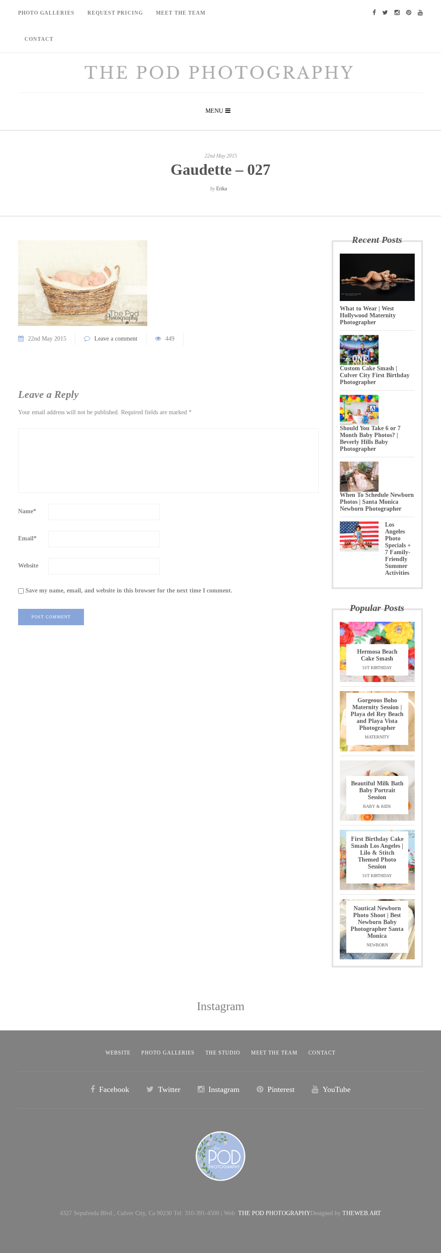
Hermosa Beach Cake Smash (377, 655)
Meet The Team (180, 13)
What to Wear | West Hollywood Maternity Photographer (368, 315)
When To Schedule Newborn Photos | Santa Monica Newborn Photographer (377, 502)
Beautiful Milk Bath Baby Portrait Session (377, 790)
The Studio (222, 1053)
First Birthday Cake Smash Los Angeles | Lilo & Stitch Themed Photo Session (377, 853)
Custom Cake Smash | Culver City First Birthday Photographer (375, 375)
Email (27, 538)
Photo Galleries (46, 13)
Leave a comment (115, 338)
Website (28, 565)
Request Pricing (115, 13)
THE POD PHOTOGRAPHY (274, 1213)
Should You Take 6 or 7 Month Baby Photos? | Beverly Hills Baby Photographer (370, 438)
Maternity (377, 737)
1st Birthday (377, 667)
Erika (221, 189)
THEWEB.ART (361, 1213)
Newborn (377, 945)
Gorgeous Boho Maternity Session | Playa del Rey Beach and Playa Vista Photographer (377, 714)
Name (27, 511)
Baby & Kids (377, 806)
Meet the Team (274, 1053)
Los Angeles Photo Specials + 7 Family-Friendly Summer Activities (398, 548)
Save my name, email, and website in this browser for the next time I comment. (129, 590)
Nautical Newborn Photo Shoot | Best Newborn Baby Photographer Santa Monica (377, 922)
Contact (39, 39)
